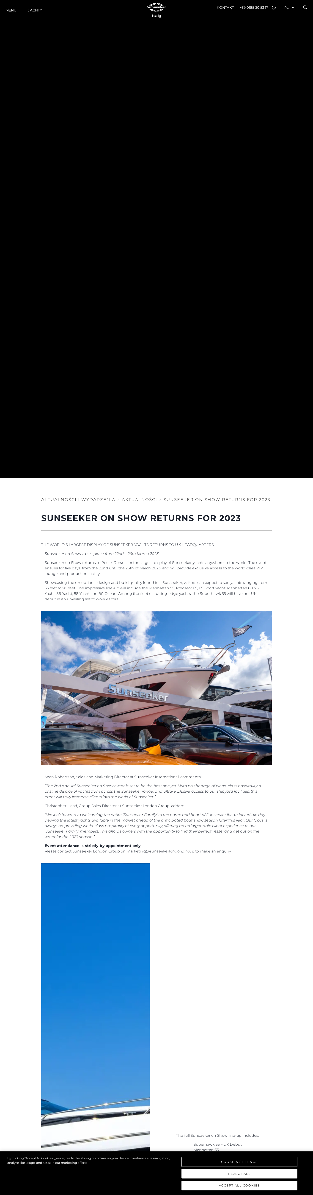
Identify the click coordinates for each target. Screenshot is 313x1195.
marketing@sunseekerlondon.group (160, 851)
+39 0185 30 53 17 (254, 7)
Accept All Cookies (239, 1185)
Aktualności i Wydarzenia (78, 499)
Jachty (35, 10)
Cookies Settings (239, 1162)
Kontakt (225, 7)
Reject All (239, 1174)
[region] (156, 1173)
